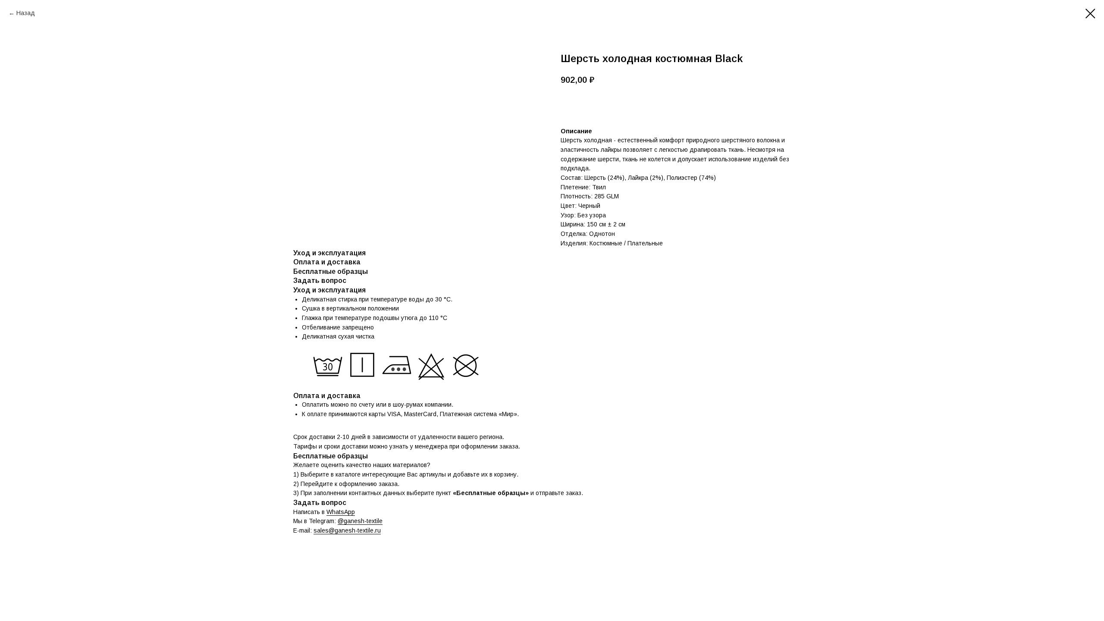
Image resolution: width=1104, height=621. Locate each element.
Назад (25, 12)
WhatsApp (340, 511)
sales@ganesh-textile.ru (347, 530)
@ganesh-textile (360, 521)
